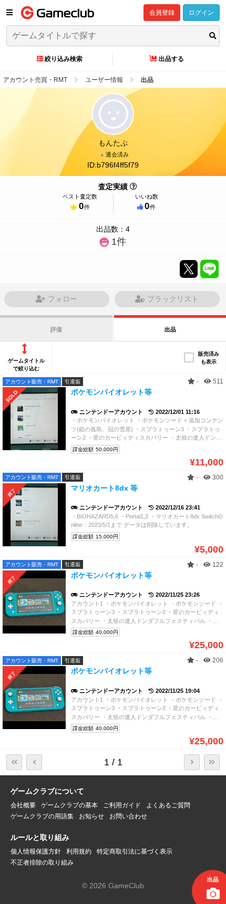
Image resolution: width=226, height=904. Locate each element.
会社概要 (23, 805)
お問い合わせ (128, 816)
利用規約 (78, 851)
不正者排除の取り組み (42, 862)
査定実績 (113, 186)
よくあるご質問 (168, 805)
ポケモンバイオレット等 (111, 392)
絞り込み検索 (64, 59)
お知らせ (91, 816)
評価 (56, 329)
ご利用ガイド (122, 805)
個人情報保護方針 (36, 851)
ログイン (201, 12)
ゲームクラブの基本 (69, 805)
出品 (170, 329)
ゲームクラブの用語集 (42, 816)
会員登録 (161, 12)
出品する (171, 59)
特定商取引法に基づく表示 (134, 851)
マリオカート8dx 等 (104, 488)
